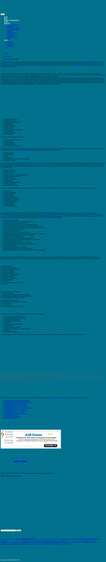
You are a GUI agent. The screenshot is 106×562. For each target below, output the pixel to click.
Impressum (10, 44)
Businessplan (10, 35)
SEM (48, 544)
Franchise (17, 542)
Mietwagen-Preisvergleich (11, 418)
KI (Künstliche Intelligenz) (74, 542)
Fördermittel (10, 26)
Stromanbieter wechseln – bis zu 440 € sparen (16, 406)
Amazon (13, 539)
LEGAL (6, 40)
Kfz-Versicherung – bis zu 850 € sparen (14, 409)
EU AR (5, 22)
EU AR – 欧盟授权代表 (14, 28)
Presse (9, 38)
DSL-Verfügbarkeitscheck (11, 415)
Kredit (89, 541)
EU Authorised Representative (70, 539)
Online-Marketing (12, 32)
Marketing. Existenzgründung (34, 544)
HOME (6, 17)
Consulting (39, 539)
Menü (2, 14)
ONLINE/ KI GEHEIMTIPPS (11, 20)
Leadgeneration (11, 34)
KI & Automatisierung (13, 25)
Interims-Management (13, 29)
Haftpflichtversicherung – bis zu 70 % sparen (15, 411)
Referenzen (10, 43)
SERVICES (7, 23)
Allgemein (5, 539)
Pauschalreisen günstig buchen (12, 417)
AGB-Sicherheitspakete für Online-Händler (15, 403)
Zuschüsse (16, 150)
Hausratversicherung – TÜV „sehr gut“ (14, 412)
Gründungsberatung (53, 541)
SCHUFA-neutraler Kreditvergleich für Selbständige (17, 402)
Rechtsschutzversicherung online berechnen (15, 414)
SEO (55, 544)
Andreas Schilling (20, 461)
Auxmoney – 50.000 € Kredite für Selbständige (16, 400)
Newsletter (10, 41)
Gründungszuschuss (56, 216)
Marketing (10, 31)
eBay (56, 539)
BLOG (5, 19)
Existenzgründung (12, 37)
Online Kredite (25, 150)
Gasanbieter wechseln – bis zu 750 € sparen (15, 405)
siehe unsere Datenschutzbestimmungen (56, 397)
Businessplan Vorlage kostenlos (81, 213)
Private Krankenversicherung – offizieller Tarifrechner (18, 408)
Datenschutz (10, 46)
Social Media (65, 544)
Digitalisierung (48, 539)
